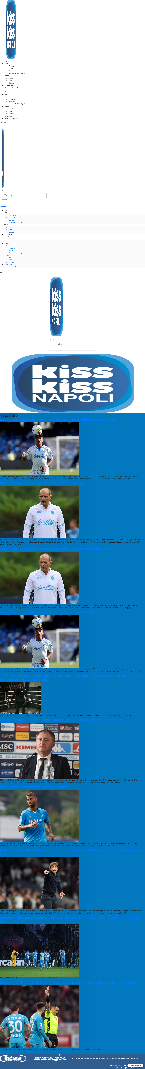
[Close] (72, 350)
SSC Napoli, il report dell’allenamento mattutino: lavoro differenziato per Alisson (59, 419)
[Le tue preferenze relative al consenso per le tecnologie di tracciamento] (135, 1065)
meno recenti (6, 1053)
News (7, 76)
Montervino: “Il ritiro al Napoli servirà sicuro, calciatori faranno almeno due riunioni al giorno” (68, 982)
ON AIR (4, 206)
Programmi (12, 66)
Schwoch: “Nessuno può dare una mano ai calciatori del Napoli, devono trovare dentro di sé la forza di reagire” (69, 919)
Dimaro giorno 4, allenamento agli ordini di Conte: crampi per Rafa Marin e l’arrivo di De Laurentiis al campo (72, 852)
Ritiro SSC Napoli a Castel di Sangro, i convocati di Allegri (42, 483)
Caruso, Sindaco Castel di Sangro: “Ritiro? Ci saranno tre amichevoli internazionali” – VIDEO (68, 720)
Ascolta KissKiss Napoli (17, 73)
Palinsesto (12, 68)
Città (10, 80)
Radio (7, 64)
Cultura (11, 83)
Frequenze (9, 85)
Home (7, 61)
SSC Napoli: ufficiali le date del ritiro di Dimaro (34, 787)
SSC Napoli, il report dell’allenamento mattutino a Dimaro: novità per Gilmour (57, 549)
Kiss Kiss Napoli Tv (12, 88)
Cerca (4, 191)
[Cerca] (4, 199)
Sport (11, 78)
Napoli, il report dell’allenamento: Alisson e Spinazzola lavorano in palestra (55, 612)
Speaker (12, 71)
